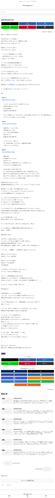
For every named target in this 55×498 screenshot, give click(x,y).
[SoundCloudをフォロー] (41, 378)
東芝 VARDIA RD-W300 (8, 99)
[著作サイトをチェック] (14, 371)
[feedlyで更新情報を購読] (41, 381)
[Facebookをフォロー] (14, 374)
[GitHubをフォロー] (14, 381)
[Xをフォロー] (41, 371)
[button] (45, 27)
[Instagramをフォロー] (14, 378)
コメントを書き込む (27, 480)
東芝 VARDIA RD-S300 (8, 152)
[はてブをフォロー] (41, 374)
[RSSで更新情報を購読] (27, 384)
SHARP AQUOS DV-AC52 (9, 123)
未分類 (4, 353)
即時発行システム (14, 84)
